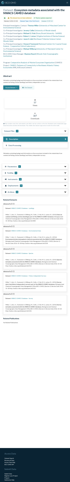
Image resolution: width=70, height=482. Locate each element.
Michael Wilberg (29, 49)
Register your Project (11, 476)
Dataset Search (9, 458)
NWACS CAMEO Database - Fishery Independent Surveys (28, 276)
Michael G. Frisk (29, 33)
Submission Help (9, 480)
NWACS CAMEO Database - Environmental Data (26, 231)
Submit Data (8, 474)
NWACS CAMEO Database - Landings (22, 208)
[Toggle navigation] (67, 2)
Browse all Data (9, 460)
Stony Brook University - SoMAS (48, 33)
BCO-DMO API (9, 464)
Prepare (6, 478)
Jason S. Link (28, 39)
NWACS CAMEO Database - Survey (22, 298)
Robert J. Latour (29, 36)
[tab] (35, 139)
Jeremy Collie (28, 30)
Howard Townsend (30, 44)
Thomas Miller (33, 25)
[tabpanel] (35, 155)
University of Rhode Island (45, 30)
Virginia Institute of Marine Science (50, 36)
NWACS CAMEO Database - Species (22, 253)
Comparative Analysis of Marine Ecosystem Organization (32, 62)
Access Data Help (9, 462)
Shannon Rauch (30, 54)
